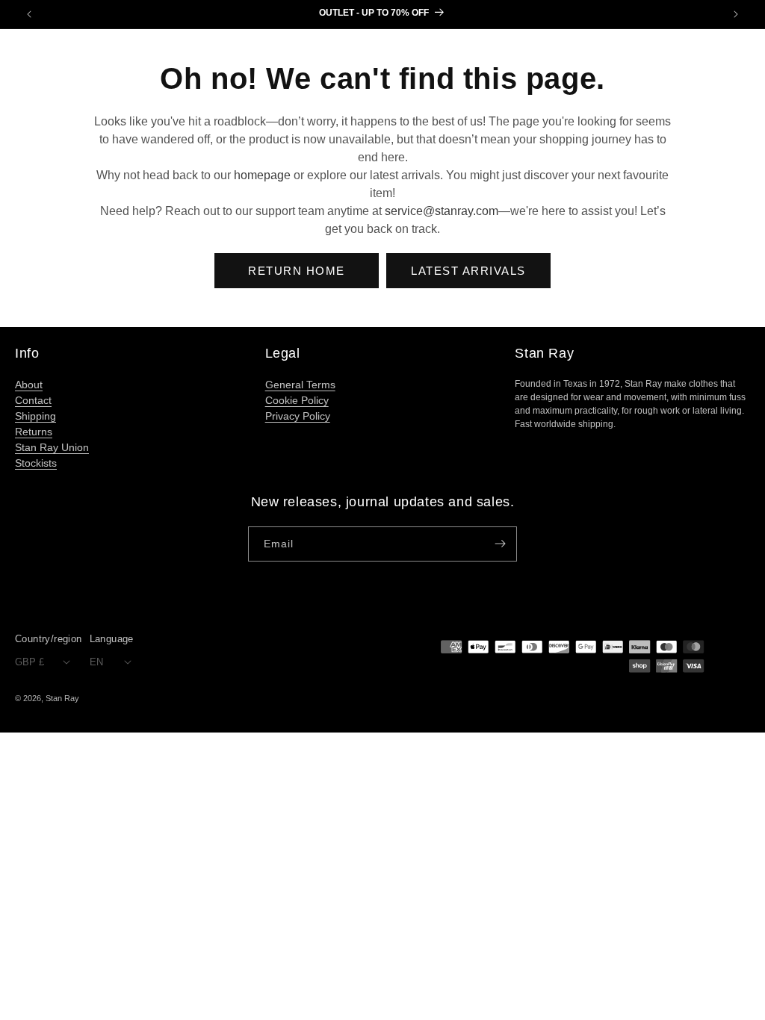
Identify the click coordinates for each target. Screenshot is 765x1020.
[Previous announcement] (29, 14)
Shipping (35, 416)
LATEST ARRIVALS (468, 270)
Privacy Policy (297, 416)
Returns (33, 432)
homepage (262, 175)
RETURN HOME (296, 270)
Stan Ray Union (52, 447)
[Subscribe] (499, 544)
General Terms (300, 385)
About (29, 385)
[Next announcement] (735, 14)
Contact (33, 400)
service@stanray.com (441, 211)
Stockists (36, 463)
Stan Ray (62, 698)
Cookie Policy (297, 400)
